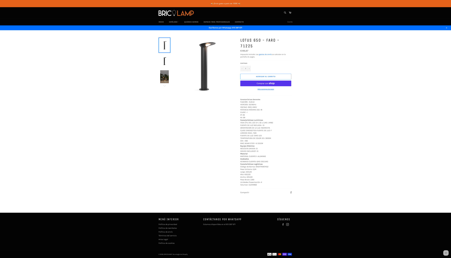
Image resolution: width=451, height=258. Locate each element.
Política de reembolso (168, 228)
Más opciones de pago (266, 89)
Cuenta (289, 22)
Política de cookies (167, 243)
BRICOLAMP (168, 254)
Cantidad (243, 63)
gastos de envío (265, 54)
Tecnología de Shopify (180, 254)
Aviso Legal (163, 239)
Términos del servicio (168, 235)
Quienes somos (191, 22)
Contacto (239, 22)
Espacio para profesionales (217, 22)
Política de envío (166, 232)
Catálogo (173, 22)
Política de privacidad (168, 224)
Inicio (161, 22)
